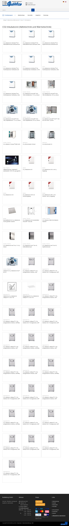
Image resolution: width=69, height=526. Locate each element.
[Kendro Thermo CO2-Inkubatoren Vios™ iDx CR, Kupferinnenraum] (51, 232)
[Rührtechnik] (64, 524)
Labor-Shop (39, 501)
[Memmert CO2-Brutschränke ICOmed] (31, 130)
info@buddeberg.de (31, 4)
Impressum (19, 523)
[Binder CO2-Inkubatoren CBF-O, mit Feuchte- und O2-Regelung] (51, 181)
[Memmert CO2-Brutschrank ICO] (51, 130)
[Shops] (63, 524)
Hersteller (30, 15)
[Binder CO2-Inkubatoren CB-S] (12, 181)
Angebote (38, 15)
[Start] (61, 524)
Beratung (46, 15)
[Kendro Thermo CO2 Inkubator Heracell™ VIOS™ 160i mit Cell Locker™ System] (51, 105)
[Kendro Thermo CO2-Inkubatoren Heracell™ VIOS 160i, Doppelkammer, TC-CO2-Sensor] (12, 105)
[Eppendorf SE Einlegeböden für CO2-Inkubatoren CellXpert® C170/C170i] (31, 282)
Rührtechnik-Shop (40, 504)
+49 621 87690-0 (23, 506)
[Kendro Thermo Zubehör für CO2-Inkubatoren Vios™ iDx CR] (12, 257)
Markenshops (21, 15)
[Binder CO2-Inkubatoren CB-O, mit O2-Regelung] (51, 156)
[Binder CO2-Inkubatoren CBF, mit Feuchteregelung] (31, 181)
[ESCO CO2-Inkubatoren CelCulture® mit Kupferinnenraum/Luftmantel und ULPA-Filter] (51, 29)
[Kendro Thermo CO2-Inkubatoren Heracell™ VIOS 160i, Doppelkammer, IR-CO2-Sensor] (31, 105)
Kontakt (54, 503)
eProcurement (55, 509)
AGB (32, 523)
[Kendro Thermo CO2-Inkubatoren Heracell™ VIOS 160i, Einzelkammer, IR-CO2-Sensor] (51, 80)
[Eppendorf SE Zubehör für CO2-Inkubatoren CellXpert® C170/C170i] (12, 282)
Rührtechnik (55, 504)
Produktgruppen (9, 15)
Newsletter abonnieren (59, 515)
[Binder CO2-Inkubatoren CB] (31, 156)
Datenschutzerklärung (26, 523)
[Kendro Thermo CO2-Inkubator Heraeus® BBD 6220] (12, 130)
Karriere (54, 513)
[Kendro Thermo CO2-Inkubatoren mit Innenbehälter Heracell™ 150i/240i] (31, 206)
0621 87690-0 (30, 3)
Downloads (54, 511)
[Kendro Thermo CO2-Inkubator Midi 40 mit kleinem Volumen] (51, 206)
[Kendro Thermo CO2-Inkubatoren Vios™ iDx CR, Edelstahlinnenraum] (31, 232)
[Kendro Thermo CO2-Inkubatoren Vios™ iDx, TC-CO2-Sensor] (12, 232)
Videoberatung (55, 501)
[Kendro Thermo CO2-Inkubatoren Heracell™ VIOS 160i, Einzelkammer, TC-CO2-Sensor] (31, 80)
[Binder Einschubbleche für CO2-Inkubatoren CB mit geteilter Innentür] (12, 206)
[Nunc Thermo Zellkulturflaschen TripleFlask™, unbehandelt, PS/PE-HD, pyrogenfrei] (12, 156)
